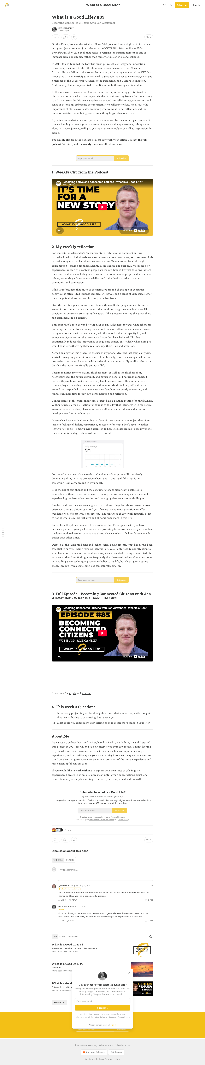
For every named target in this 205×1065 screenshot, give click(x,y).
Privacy (102, 1045)
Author (61, 909)
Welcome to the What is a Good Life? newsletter (75, 948)
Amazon (86, 694)
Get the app (116, 1052)
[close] (129, 972)
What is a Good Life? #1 (67, 944)
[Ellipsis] (152, 885)
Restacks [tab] (70, 860)
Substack (89, 1059)
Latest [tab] (62, 936)
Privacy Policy (123, 1017)
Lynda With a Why (66, 885)
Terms (110, 1045)
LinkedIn (137, 779)
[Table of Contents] (3, 532)
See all (57, 1002)
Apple (72, 694)
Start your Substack (95, 1052)
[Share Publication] (170, 5)
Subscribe (182, 5)
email (122, 779)
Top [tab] (55, 936)
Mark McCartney (66, 28)
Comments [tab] (58, 860)
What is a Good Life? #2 (67, 963)
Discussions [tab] (73, 936)
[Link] (48, 172)
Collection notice (122, 1045)
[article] (102, 950)
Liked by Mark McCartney (70, 889)
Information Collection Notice (101, 1017)
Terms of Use (116, 1014)
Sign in (196, 5)
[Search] (164, 5)
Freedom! (56, 967)
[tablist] (64, 860)
